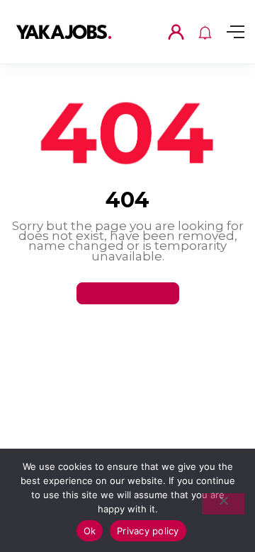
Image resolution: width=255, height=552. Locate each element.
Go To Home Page (127, 293)
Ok (90, 530)
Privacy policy (148, 530)
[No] (223, 503)
